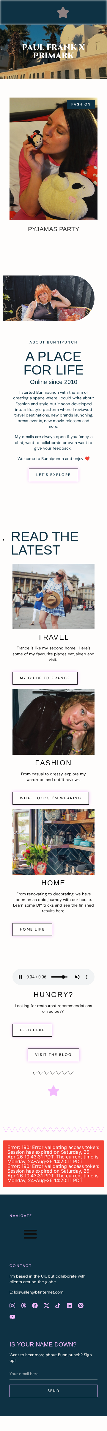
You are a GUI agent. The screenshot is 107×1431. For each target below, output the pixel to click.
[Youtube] (12, 1316)
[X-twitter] (46, 1305)
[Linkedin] (69, 1305)
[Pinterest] (80, 1305)
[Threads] (23, 1305)
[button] (63, 12)
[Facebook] (35, 1305)
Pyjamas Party (53, 229)
